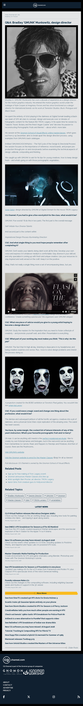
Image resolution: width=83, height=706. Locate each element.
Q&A (27, 500)
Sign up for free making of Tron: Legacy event (27, 474)
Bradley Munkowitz (16, 496)
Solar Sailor (9, 210)
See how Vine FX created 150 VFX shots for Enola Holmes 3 (31, 598)
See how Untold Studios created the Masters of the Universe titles (35, 643)
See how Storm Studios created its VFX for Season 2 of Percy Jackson (36, 606)
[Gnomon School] (13, 672)
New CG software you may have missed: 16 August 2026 (30, 627)
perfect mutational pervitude (54, 438)
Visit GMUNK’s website (14, 452)
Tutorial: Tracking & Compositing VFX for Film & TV (28, 631)
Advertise (8, 688)
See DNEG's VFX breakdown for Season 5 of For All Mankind (31, 527)
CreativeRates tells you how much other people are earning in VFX (35, 610)
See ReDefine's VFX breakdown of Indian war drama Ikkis (30, 623)
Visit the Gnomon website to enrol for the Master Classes (29, 458)
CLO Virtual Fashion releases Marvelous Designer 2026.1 (30, 513)
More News (41, 593)
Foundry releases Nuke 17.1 (17, 580)
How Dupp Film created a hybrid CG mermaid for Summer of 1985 (34, 635)
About (6, 682)
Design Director (35, 496)
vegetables (56, 500)
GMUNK (49, 496)
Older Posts (73, 648)
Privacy (7, 690)
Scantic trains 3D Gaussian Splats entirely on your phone (30, 602)
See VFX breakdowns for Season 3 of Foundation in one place (33, 567)
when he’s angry (15, 405)
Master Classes (14, 500)
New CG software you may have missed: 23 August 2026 (30, 540)
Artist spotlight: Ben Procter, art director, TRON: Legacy (31, 479)
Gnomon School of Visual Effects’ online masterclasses (42, 133)
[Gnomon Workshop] (33, 672)
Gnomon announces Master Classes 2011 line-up (28, 477)
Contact (7, 685)
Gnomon (61, 496)
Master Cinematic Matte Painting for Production (26, 554)
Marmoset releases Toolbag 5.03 (20, 639)
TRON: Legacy (40, 500)
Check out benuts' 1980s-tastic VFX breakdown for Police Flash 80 (35, 614)
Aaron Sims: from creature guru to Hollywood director (30, 482)
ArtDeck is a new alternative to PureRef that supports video (32, 618)
